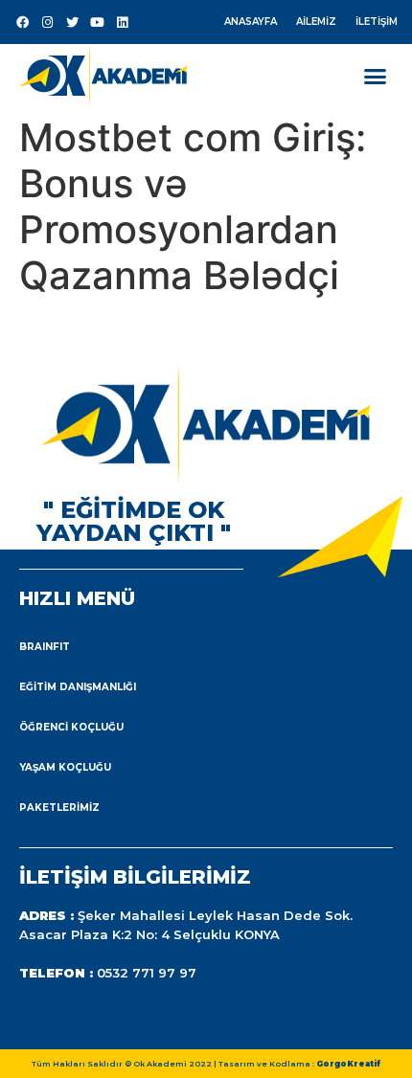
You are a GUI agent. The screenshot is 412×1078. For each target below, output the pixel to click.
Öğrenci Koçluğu (71, 727)
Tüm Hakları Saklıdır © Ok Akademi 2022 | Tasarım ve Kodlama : (206, 1063)
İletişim (376, 21)
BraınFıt (44, 646)
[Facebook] (22, 22)
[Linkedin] (121, 22)
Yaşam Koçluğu (65, 767)
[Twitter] (71, 22)
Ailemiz (316, 21)
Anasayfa (250, 21)
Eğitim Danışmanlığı (77, 687)
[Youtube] (96, 22)
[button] (375, 75)
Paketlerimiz (59, 807)
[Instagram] (46, 22)
